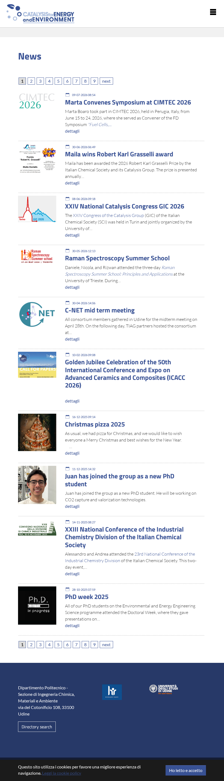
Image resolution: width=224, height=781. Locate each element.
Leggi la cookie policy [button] (61, 773)
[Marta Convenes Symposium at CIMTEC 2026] (37, 100)
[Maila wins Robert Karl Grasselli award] (37, 159)
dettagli (72, 130)
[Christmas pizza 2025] (37, 432)
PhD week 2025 (86, 596)
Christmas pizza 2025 (95, 424)
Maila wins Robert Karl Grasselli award (119, 154)
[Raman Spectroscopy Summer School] (37, 256)
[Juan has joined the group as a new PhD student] (37, 485)
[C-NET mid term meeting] (37, 314)
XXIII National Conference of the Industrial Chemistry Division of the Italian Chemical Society (124, 536)
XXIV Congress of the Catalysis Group (109, 215)
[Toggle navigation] (213, 11)
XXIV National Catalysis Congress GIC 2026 (124, 206)
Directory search (37, 726)
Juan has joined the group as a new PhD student (119, 479)
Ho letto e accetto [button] (185, 770)
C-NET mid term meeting (100, 310)
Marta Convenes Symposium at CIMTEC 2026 (128, 102)
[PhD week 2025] (37, 605)
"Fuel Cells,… (99, 124)
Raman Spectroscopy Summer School (117, 258)
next (106, 81)
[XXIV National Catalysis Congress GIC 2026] (37, 209)
